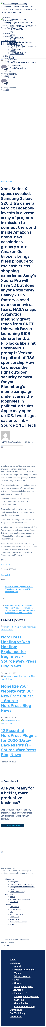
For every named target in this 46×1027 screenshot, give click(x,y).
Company (9, 36)
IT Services (9, 879)
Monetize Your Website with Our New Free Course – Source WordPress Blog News (17, 698)
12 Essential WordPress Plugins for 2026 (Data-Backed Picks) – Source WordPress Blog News (19, 742)
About (12, 39)
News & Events (7, 181)
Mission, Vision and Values (20, 42)
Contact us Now (12, 825)
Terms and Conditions (18, 922)
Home (13, 959)
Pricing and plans (17, 38)
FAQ (11, 32)
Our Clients (14, 902)
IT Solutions (16, 989)
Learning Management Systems (23, 46)
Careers (13, 51)
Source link (5, 575)
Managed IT (14, 882)
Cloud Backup (21, 1003)
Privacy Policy (15, 919)
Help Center (14, 907)
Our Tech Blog (15, 909)
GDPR (12, 924)
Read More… (6, 564)
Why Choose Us (22, 976)
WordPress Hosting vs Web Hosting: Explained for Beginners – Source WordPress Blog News (18, 651)
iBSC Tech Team (10, 442)
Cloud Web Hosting (17, 892)
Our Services (10, 57)
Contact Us (14, 917)
